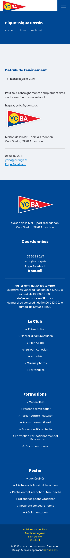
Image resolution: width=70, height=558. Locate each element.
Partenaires (37, 370)
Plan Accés (36, 343)
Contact (35, 540)
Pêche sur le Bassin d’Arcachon (37, 485)
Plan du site (35, 536)
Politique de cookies (35, 529)
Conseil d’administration (37, 336)
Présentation (36, 329)
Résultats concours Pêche (36, 506)
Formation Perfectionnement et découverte (36, 437)
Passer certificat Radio (37, 429)
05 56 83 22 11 (14, 156)
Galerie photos (37, 363)
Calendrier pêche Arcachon (36, 499)
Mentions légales (35, 533)
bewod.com (50, 550)
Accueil (9, 30)
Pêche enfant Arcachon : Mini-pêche (36, 492)
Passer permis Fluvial (37, 422)
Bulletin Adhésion (36, 350)
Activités (36, 356)
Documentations (36, 446)
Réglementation (37, 512)
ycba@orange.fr (16, 160)
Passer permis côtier (37, 409)
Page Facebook (15, 164)
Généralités (37, 402)
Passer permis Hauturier (37, 416)
